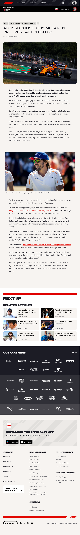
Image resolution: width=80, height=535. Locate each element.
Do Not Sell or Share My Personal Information (37, 493)
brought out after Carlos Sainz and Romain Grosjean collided (31, 210)
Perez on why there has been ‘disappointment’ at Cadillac (27, 312)
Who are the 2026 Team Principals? (63, 323)
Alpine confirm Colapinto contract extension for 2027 (65, 334)
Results (33, 3)
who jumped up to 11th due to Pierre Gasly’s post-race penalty (47, 244)
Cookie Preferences (36, 510)
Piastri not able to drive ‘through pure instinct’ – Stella (64, 312)
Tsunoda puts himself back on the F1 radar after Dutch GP (27, 324)
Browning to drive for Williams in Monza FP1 (26, 334)
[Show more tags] (38, 23)
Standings (45, 3)
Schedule (21, 3)
